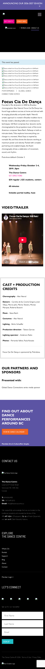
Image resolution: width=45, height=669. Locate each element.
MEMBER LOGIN (25, 28)
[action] (6, 599)
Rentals (4, 552)
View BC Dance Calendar (13, 431)
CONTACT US (35, 28)
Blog (3, 559)
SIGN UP (6, 641)
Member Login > (7, 577)
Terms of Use (26, 657)
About (4, 563)
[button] (3, 28)
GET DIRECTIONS (15, 175)
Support (5, 556)
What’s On (5, 548)
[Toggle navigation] (39, 14)
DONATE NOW (21, 21)
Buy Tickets (8, 21)
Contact (4, 566)
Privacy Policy (36, 657)
